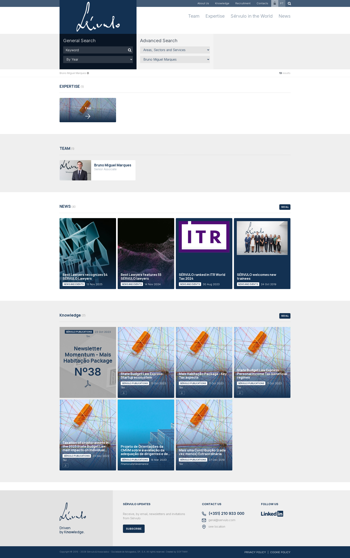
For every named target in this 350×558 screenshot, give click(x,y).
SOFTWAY (182, 551)
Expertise (215, 16)
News (284, 16)
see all (285, 207)
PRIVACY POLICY (255, 552)
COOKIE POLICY (280, 552)
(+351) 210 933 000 (226, 514)
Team (194, 16)
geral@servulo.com (221, 520)
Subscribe (134, 528)
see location (216, 526)
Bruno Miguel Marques (73, 73)
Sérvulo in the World (252, 16)
